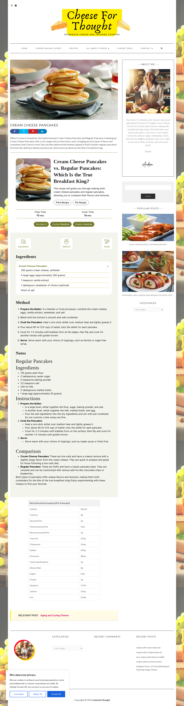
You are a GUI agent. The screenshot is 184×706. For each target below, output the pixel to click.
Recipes (73, 48)
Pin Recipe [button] (80, 202)
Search (148, 196)
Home (24, 48)
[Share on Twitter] (23, 131)
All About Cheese (97, 48)
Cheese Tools (125, 48)
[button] (107, 266)
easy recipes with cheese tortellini (150, 657)
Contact (146, 48)
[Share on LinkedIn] (42, 131)
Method (66, 246)
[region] (37, 685)
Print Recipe (62, 202)
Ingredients (23, 246)
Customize (19, 694)
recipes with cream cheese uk (148, 647)
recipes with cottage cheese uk (149, 652)
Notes (107, 246)
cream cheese (99, 309)
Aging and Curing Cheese (54, 615)
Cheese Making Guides (48, 48)
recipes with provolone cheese (149, 662)
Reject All (37, 694)
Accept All (56, 694)
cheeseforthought (101, 700)
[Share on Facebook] (14, 131)
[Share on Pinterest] (33, 131)
